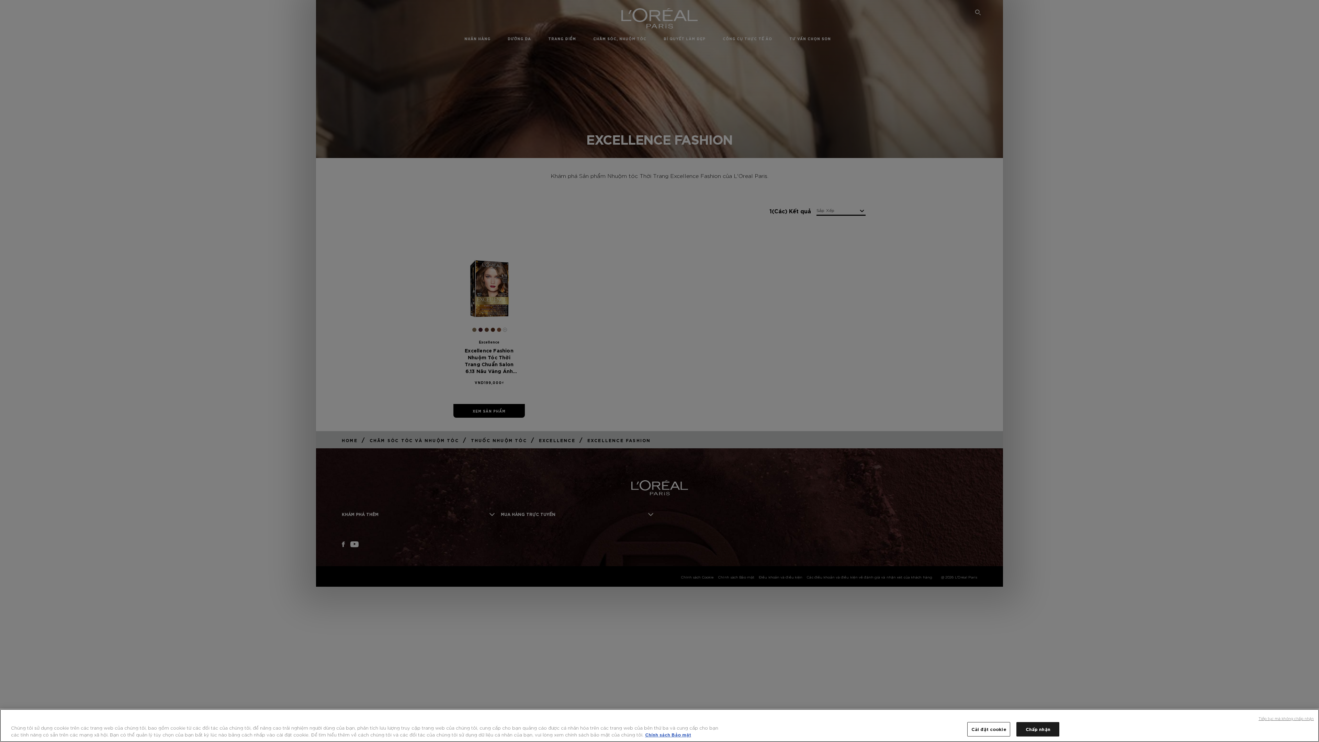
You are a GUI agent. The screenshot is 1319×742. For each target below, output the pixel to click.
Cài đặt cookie (988, 729)
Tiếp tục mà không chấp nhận (1286, 718)
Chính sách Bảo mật (668, 734)
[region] (659, 725)
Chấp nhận (1038, 729)
